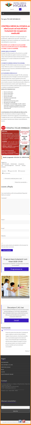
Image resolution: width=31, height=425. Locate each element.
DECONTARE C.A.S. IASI (7, 364)
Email (3, 228)
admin (4, 171)
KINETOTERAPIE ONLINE (7, 374)
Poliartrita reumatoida (21, 182)
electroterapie (5, 164)
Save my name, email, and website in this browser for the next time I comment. (14, 246)
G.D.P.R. (3, 371)
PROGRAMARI (4, 362)
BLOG (2, 369)
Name (3, 219)
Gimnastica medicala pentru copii (12, 178)
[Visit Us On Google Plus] (24, 420)
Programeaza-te (16, 269)
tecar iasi (17, 165)
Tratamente (22, 171)
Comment (4, 198)
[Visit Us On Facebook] (20, 420)
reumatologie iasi (9, 165)
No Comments (6, 173)
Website (3, 235)
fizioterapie (14, 164)
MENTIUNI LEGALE (5, 367)
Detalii (16, 320)
